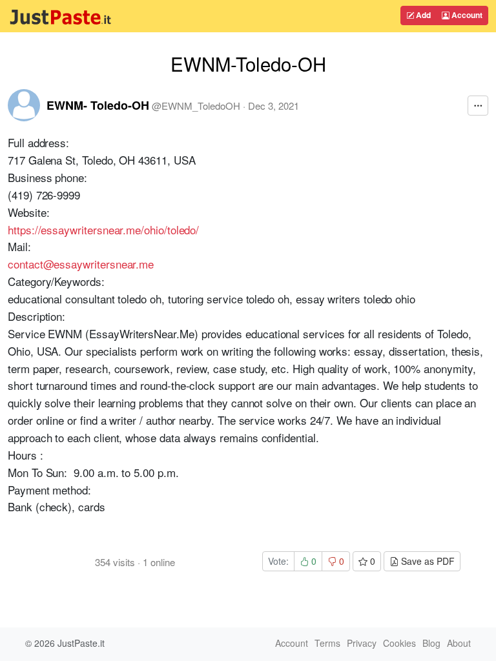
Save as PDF (426, 560)
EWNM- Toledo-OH (97, 105)
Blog (431, 642)
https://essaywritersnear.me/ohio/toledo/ (103, 229)
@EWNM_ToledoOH (196, 105)
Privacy (362, 642)
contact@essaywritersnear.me (81, 264)
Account (466, 15)
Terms (327, 642)
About (459, 642)
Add (422, 15)
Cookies (399, 642)
